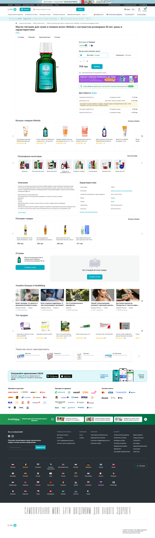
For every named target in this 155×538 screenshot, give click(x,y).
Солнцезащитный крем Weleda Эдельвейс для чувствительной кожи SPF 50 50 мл (25, 140)
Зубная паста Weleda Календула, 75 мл (122, 140)
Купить (97, 66)
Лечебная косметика (59, 14)
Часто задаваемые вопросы (45, 5)
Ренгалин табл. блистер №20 (104, 334)
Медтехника (117, 449)
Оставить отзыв (30, 267)
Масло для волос (39, 23)
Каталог (10, 5)
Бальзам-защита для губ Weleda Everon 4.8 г (83, 140)
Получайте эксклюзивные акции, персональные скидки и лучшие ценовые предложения (24, 441)
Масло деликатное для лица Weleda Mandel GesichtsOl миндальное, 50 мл (104, 140)
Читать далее (22, 212)
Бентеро (86, 353)
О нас (57, 5)
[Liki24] (12, 525)
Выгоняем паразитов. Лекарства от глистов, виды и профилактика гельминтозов (127, 304)
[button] (93, 55)
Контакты (18, 5)
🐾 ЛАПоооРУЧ (129, 14)
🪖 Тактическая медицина (114, 14)
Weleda (18, 32)
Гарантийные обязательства (99, 435)
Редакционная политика (98, 437)
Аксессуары (136, 449)
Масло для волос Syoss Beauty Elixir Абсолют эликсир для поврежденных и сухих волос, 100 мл (65, 239)
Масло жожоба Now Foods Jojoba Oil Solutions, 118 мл (24, 238)
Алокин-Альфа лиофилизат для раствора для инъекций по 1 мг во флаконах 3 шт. (124, 335)
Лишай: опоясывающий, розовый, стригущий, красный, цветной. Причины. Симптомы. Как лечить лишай (102, 304)
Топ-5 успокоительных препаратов (74, 304)
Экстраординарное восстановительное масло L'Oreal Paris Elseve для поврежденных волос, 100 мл (45, 239)
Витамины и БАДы (45, 14)
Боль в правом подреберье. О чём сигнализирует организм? (52, 304)
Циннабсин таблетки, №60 (44, 334)
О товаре (21, 37)
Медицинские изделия (73, 14)
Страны (81, 437)
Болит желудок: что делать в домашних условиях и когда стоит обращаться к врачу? (27, 304)
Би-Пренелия (117, 353)
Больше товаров (133, 121)
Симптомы (136, 451)
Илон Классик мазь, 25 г (83, 334)
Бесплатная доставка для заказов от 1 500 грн (77, 18)
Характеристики (44, 37)
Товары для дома (138, 437)
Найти (80, 9)
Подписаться (40, 447)
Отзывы (57, 37)
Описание (31, 37)
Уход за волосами (25, 23)
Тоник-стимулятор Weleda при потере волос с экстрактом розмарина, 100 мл (45, 140)
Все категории (132, 156)
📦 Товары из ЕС (99, 14)
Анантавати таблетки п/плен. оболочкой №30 (25, 335)
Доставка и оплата (28, 5)
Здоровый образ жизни (140, 446)
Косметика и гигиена (31, 14)
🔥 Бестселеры (141, 14)
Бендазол (57, 353)
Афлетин (28, 353)
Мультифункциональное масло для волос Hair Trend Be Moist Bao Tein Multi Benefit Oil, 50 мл (85, 239)
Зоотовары (136, 443)
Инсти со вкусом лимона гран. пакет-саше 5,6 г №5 (63, 335)
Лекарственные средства (15, 14)
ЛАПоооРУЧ (136, 440)
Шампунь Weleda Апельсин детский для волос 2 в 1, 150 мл (64, 140)
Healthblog (144, 5)
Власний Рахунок (115, 5)
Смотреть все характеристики (88, 212)
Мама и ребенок (138, 435)
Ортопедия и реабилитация (122, 451)
